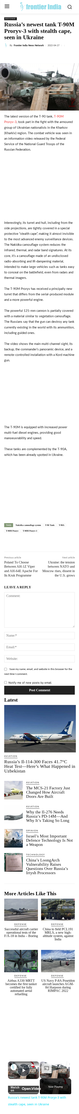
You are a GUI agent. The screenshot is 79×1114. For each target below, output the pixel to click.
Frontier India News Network (29, 45)
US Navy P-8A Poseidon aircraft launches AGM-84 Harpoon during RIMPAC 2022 (58, 985)
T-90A (61, 525)
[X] (31, 55)
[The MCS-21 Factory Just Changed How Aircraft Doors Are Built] (13, 790)
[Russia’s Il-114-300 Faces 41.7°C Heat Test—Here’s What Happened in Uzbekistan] (40, 728)
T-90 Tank (50, 525)
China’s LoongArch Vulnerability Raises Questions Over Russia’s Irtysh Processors (47, 866)
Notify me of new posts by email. (30, 682)
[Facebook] (21, 55)
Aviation (10, 756)
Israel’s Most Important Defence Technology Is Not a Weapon (49, 840)
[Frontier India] (40, 6)
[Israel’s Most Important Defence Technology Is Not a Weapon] (13, 838)
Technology (35, 855)
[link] (14, 1067)
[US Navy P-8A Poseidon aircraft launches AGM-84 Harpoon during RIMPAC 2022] (58, 961)
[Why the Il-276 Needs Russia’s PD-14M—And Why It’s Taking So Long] (13, 814)
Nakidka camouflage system (28, 525)
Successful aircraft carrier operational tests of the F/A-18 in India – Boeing (21, 932)
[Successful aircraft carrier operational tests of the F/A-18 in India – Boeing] (21, 910)
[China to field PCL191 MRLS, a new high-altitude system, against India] (58, 910)
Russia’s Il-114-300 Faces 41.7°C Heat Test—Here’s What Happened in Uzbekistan (39, 766)
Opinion (32, 831)
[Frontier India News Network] (7, 45)
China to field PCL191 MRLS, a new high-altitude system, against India (58, 934)
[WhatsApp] (51, 55)
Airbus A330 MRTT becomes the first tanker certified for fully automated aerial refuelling (21, 987)
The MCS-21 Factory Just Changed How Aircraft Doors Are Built (48, 792)
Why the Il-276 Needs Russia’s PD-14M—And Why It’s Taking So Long (47, 816)
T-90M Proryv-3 (30, 531)
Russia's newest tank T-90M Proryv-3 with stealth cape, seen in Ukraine (23, 1067)
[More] (60, 55)
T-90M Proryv (12, 531)
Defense (10, 19)
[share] (32, 1065)
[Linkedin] (41, 55)
